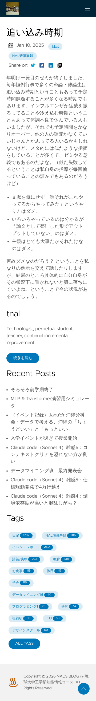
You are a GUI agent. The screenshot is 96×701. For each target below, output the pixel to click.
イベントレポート (31, 547)
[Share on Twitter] (32, 65)
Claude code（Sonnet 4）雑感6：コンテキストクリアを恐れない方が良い (49, 454)
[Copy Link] (59, 65)
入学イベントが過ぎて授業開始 (44, 438)
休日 (54, 571)
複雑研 (21, 618)
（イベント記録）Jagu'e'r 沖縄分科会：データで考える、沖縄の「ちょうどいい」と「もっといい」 (49, 422)
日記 (55, 46)
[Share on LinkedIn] (50, 65)
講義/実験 (24, 559)
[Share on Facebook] (41, 65)
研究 (69, 606)
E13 (52, 618)
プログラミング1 (28, 606)
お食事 (21, 571)
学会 (19, 583)
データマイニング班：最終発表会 (46, 470)
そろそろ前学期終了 (32, 389)
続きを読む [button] (23, 358)
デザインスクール (30, 630)
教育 (61, 559)
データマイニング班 (31, 595)
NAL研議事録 (22, 56)
